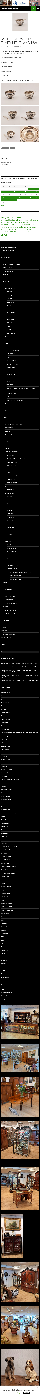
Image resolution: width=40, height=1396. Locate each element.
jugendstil (20, 225)
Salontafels (10, 527)
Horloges (6, 281)
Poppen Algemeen (10, 586)
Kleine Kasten (11, 469)
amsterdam (13, 218)
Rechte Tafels (11, 520)
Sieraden (9, 396)
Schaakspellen (9, 271)
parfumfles (6, 229)
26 (14, 200)
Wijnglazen (10, 381)
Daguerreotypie (11, 347)
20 (20, 197)
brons (24, 220)
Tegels (7, 438)
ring (33, 229)
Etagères (7, 448)
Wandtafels (10, 538)
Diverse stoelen (11, 551)
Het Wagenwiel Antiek (9, 9)
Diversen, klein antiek (11, 340)
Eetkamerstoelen (13, 569)
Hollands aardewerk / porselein (14, 424)
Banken (9, 544)
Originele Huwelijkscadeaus (11, 264)
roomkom (5, 148)
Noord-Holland (11, 316)
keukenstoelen (13, 565)
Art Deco (7, 431)
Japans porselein (10, 427)
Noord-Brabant (11, 312)
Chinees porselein (10, 421)
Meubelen (6, 445)
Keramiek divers (9, 434)
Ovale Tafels (10, 517)
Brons (6, 336)
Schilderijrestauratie (9, 634)
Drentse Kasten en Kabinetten (16, 458)
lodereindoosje (5, 227)
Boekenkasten (11, 455)
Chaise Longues (11, 548)
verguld (31, 231)
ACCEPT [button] (26, 1393)
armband (20, 218)
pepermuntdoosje (22, 229)
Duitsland (11, 353)
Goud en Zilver (5, 36)
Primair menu (38, 8)
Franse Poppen (9, 589)
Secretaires (10, 500)
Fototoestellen (11, 360)
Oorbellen (33, 227)
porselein (29, 229)
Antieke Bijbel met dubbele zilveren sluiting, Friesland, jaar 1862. (19, 680)
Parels (2, 229)
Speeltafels (4, 927)
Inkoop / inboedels (6, 637)
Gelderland (10, 302)
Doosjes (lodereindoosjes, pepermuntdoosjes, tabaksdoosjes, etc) (21, 389)
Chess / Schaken (7, 267)
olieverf (29, 227)
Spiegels (3, 930)
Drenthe (9, 292)
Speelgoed (6, 617)
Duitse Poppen (9, 593)
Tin (6, 410)
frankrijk (21, 222)
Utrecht (9, 326)
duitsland (3, 222)
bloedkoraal (13, 220)
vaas (22, 231)
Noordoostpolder (12, 319)
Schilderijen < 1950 (10, 610)
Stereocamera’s (11, 367)
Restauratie (4, 630)
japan (16, 225)
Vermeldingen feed (6, 992)
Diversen (5, 274)
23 (36, 197)
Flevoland (10, 295)
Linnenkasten (5, 843)
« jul (2, 205)
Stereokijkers (11, 371)
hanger (31, 222)
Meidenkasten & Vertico (8, 850)
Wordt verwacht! (6, 627)
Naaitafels (10, 513)
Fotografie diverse (12, 364)
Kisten (6, 486)
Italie (10, 357)
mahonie (15, 227)
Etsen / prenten (7, 278)
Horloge (10, 224)
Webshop (3, 254)
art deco (26, 218)
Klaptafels (10, 507)
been (6, 403)
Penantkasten (11, 479)
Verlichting (4, 960)
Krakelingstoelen (15, 579)
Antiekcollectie (6, 257)
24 (3, 200)
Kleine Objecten (15, 36)
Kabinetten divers (12, 465)
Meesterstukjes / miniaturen (15, 476)
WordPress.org (5, 999)
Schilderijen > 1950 (10, 613)
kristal (31, 224)
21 (25, 197)
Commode (4, 716)
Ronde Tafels (10, 524)
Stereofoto (18, 231)
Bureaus (9, 496)
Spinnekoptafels (11, 531)
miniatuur (22, 227)
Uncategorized (5, 950)
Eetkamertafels (5, 742)
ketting (26, 225)
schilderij (3, 232)
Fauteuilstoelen (11, 555)
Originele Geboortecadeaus (11, 261)
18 (9, 197)
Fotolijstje (15, 222)
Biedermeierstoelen (16, 575)
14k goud (5, 217)
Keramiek (5, 417)
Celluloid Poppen (12, 603)
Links (2, 641)
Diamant (36, 220)
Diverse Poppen (9, 599)
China (27, 220)
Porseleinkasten (12, 482)
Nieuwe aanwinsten (9, 250)
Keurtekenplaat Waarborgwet (16, 400)
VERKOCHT (5, 157)
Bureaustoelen (13, 562)
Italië (13, 225)
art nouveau (32, 218)
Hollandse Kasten (12, 462)
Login (2, 989)
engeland (9, 222)
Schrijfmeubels (9, 493)
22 (31, 197)
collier (32, 220)
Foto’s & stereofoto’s (13, 350)
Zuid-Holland (11, 333)
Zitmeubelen (8, 541)
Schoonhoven (11, 232)
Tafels (6, 503)
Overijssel (10, 322)
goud (27, 222)
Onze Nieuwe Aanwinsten (28, 36)
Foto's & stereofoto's (7, 752)
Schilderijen (6, 606)
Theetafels (10, 534)
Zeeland (9, 329)
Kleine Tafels (10, 510)
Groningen (10, 305)
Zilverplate (8, 407)
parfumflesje (13, 229)
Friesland (9, 298)
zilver (12, 148)
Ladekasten (10, 472)
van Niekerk (26, 231)
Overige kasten (5, 876)
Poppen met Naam (10, 596)
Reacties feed (5, 996)
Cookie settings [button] (16, 1393)
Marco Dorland (17, 46)
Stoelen (9, 558)
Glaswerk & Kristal (10, 374)
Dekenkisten (10, 489)
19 (14, 197)
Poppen (5, 582)
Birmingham (4, 220)
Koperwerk (8, 414)
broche (20, 220)
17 (3, 197)
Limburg (9, 309)
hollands (4, 224)
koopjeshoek (7, 624)
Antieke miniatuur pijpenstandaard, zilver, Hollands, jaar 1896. (19, 667)
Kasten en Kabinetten (11, 451)
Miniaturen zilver (12, 393)
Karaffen (9, 378)
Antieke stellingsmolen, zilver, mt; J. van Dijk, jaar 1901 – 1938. (19, 663)
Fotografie (8, 343)
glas (25, 222)
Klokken (5, 441)
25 (9, 200)
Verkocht (6, 620)
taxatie (3, 940)
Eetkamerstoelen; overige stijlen (20, 572)
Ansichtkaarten (10, 288)
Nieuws (3, 644)
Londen (11, 227)
